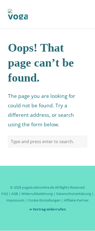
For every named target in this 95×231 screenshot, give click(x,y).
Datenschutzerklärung (73, 193)
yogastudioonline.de (38, 187)
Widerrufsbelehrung (37, 193)
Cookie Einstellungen (44, 200)
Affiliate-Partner (76, 200)
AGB (14, 193)
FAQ (4, 193)
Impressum (15, 200)
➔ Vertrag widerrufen (47, 209)
